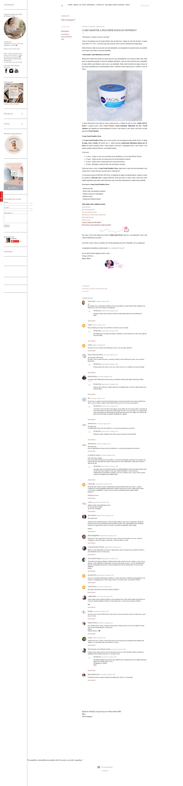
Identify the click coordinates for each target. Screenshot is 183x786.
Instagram (114, 248)
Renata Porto (92, 575)
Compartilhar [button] (65, 26)
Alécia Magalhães (93, 535)
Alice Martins (92, 515)
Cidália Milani (92, 596)
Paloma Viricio (92, 623)
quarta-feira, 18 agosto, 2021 (104, 596)
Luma (90, 502)
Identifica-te (92, 423)
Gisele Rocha (92, 586)
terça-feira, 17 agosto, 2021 (104, 586)
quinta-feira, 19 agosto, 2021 (101, 611)
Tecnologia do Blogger (107, 767)
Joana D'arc (92, 301)
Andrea (90, 611)
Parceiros (91, 5)
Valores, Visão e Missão (115, 5)
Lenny (90, 638)
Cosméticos (65, 34)
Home (70, 5)
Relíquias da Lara (93, 495)
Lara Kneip (91, 484)
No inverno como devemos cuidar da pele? (96, 225)
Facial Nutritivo (109, 126)
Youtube (121, 248)
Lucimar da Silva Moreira (96, 547)
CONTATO (100, 5)
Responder (91, 321)
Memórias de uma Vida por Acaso (99, 649)
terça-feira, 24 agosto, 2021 (118, 649)
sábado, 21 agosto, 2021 (99, 637)
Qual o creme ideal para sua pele (88, 209)
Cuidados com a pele (86, 219)
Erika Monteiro (93, 376)
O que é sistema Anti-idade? (91, 222)
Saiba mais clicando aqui (12, 49)
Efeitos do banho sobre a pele (87, 217)
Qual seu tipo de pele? (86, 207)
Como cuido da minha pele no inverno (89, 212)
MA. (89, 398)
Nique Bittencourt (94, 674)
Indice (75, 5)
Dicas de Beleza (66, 37)
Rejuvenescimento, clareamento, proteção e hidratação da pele (94, 214)
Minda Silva (97, 311)
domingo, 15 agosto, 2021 (110, 354)
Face (109, 248)
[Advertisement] (114, 735)
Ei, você (82, 5)
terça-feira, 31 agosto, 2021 (108, 674)
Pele (62, 39)
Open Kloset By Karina (95, 355)
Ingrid (90, 325)
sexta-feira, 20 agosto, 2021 (105, 623)
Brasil (87, 291)
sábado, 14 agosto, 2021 (102, 301)
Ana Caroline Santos (94, 558)
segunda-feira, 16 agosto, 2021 (110, 310)
